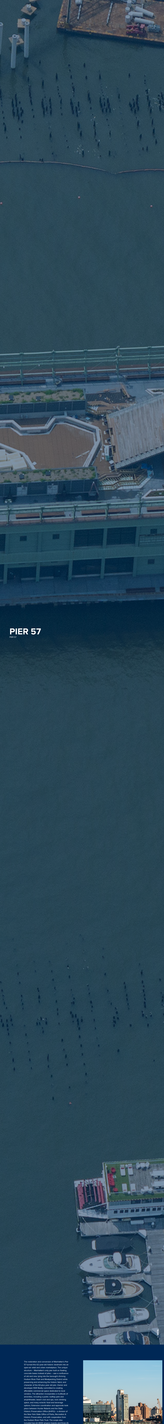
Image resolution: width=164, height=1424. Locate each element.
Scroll (158, 1333)
